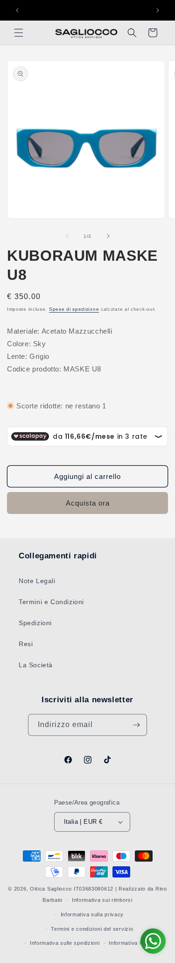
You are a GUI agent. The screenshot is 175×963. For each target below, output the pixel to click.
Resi (26, 644)
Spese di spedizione (74, 309)
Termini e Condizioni (51, 602)
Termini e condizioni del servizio (92, 929)
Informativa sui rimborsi (102, 900)
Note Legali (37, 581)
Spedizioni (35, 623)
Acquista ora (88, 503)
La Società (36, 665)
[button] (18, 32)
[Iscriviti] (136, 725)
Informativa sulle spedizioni (65, 943)
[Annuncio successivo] (157, 10)
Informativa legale (131, 943)
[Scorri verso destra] (108, 236)
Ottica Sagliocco (51, 889)
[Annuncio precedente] (17, 10)
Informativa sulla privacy (92, 914)
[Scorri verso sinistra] (67, 236)
